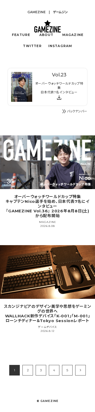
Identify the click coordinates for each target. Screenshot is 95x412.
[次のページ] (80, 370)
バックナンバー (74, 111)
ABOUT (46, 35)
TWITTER (32, 46)
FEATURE (21, 35)
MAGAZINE (73, 35)
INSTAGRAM (60, 46)
